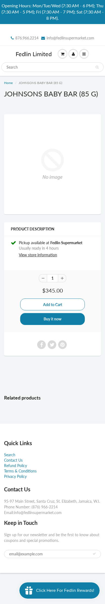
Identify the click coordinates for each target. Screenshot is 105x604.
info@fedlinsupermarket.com (70, 38)
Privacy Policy (15, 476)
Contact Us (13, 460)
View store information (38, 255)
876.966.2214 (26, 38)
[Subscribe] (94, 553)
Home (8, 83)
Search (9, 454)
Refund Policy (15, 465)
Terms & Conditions (20, 471)
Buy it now (52, 319)
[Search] (97, 67)
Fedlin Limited (34, 54)
